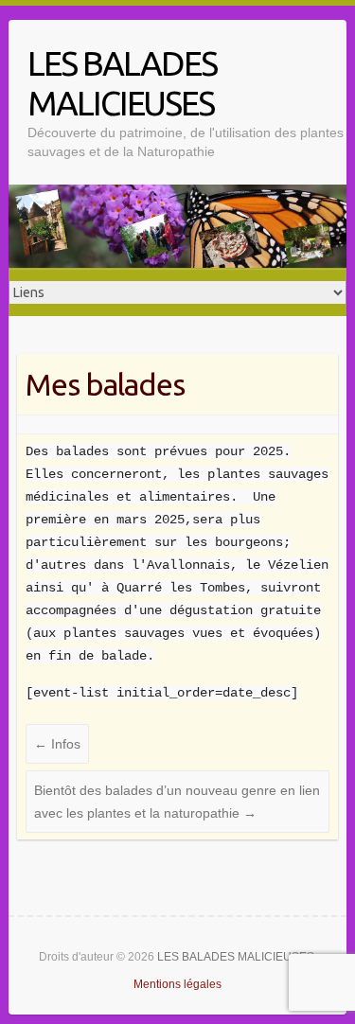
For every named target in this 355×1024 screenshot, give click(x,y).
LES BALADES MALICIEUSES (122, 83)
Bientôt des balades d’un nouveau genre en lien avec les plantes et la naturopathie (177, 802)
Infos (57, 743)
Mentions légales (177, 984)
